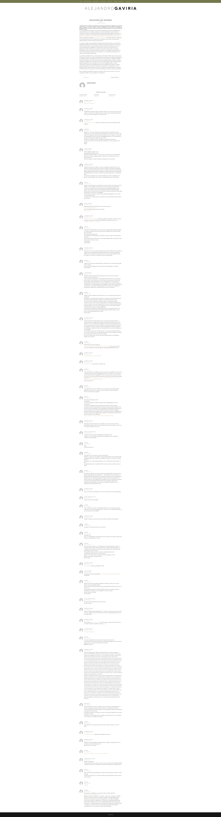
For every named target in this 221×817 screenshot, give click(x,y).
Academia (110, 1)
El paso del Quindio (83, 94)
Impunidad (86, 785)
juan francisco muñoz (89, 758)
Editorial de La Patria (88, 363)
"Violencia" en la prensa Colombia (90, 218)
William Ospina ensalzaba (95, 622)
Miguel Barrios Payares (89, 598)
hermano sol (87, 703)
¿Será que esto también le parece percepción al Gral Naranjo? (96, 753)
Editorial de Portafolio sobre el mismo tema (92, 355)
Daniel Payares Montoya (90, 431)
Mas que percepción (88, 210)
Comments (86, 77)
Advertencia (96, 94)
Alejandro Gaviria (88, 100)
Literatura (103, 1)
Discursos (128, 1)
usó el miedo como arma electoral (100, 37)
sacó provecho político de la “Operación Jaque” (111, 36)
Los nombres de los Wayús (89, 734)
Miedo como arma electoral (89, 103)
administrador (115, 77)
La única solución (112, 94)
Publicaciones (87, 1)
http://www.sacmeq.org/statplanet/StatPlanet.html (110, 573)
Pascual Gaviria (88, 203)
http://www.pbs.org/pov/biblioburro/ (91, 794)
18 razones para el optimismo (89, 122)
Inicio (80, 1)
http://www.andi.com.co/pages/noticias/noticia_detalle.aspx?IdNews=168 (98, 415)
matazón (105, 623)
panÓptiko (86, 129)
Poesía (115, 1)
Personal (121, 1)
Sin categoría (100, 18)
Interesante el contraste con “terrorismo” (92, 221)
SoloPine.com (111, 814)
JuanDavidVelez (88, 148)
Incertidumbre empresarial (89, 631)
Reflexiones (95, 1)
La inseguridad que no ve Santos (90, 207)
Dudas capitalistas (87, 565)
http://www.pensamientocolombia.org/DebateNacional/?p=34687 (97, 346)
